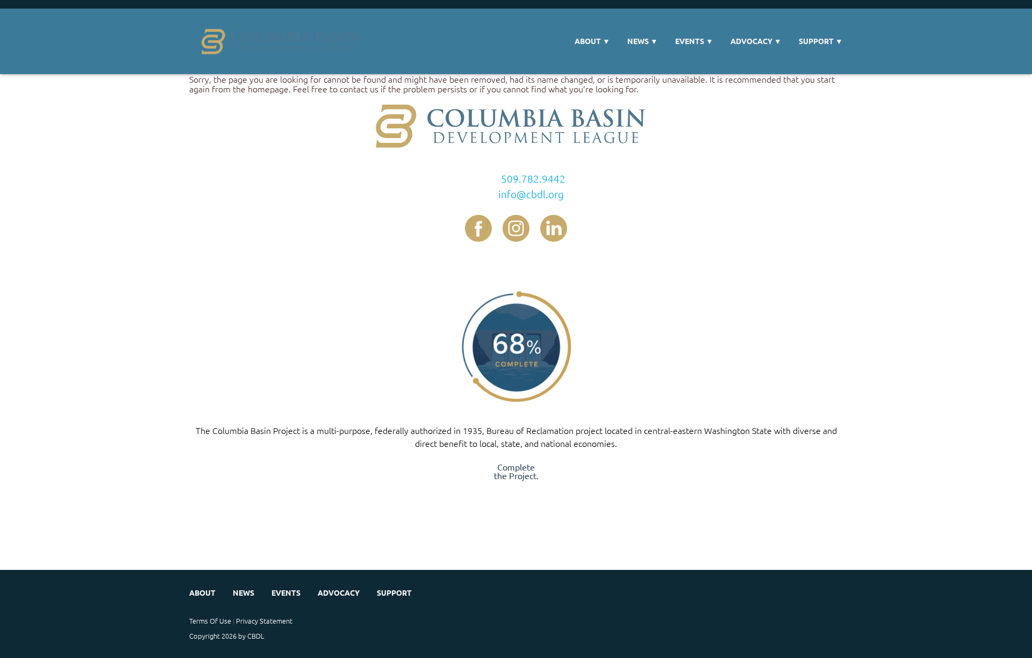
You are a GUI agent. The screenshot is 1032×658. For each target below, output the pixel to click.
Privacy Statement (264, 621)
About (592, 41)
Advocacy (756, 41)
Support (821, 41)
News (642, 41)
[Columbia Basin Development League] (283, 41)
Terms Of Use (210, 621)
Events (694, 41)
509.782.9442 (533, 178)
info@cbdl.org (531, 193)
